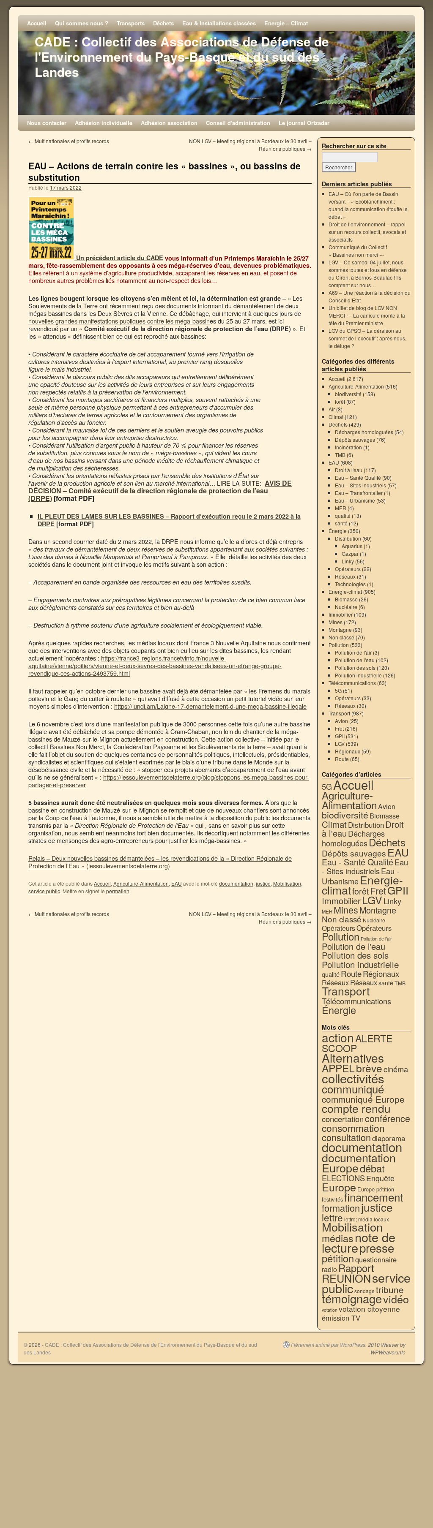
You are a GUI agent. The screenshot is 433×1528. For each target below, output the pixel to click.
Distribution (348, 538)
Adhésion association (169, 123)
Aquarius (352, 545)
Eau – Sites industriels (360, 485)
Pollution (339, 644)
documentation (236, 883)
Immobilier (341, 614)
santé (341, 523)
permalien (117, 891)
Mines (336, 621)
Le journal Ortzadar (304, 123)
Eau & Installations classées (219, 23)
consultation (346, 1137)
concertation (343, 1118)
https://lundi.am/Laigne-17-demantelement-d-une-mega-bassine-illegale (210, 705)
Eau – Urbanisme (355, 500)
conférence (387, 1118)
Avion (341, 720)
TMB (340, 454)
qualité (343, 515)
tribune (390, 1289)
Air (332, 409)
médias (338, 1238)
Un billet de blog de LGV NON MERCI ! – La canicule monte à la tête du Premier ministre (367, 315)
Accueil (37, 23)
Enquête (380, 1178)
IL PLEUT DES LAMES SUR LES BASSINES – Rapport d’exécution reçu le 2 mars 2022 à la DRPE (169, 520)
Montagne (340, 629)
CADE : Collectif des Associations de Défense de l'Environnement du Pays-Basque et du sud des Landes (182, 56)
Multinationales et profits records (68, 140)
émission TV (341, 1318)
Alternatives (353, 1057)
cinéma (396, 1068)
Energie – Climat (286, 23)
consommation (353, 1127)
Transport (339, 713)
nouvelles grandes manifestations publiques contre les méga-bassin (119, 320)
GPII (340, 736)
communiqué (353, 1088)
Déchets (163, 23)
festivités (332, 1199)
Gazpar (350, 553)
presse (376, 1247)
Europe (339, 1186)
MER (340, 507)
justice (263, 883)
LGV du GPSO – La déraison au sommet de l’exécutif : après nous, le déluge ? (367, 338)
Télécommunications (352, 682)
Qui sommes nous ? (81, 23)
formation (341, 1207)
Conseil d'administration (238, 123)
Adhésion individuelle (103, 123)
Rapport (356, 1268)
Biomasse (346, 599)
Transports (131, 23)
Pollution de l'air (353, 652)
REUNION (346, 1278)
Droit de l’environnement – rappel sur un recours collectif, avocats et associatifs (367, 231)
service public (44, 891)
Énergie (338, 530)
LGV (340, 743)
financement (373, 1196)
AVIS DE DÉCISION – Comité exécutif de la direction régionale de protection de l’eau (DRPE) (160, 490)
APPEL (338, 1067)
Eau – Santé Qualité (358, 477)
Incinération (348, 447)
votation (329, 1310)
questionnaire (376, 1259)
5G (338, 690)
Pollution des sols (355, 667)
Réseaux (345, 576)
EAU (176, 883)
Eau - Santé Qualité (357, 862)
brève (369, 1067)
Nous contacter (46, 123)
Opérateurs (348, 568)
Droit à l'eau (348, 469)
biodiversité (348, 393)
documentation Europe (359, 1162)
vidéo (396, 1298)
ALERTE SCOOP (357, 1043)
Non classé (341, 637)
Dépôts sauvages (355, 439)
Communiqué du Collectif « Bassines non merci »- (358, 250)
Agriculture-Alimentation (141, 883)
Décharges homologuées (364, 431)
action (338, 1037)
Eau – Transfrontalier (359, 492)
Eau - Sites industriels (365, 866)
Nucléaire (346, 606)
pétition (338, 1258)
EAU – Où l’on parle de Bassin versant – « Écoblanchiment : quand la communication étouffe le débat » (368, 205)
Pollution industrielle (358, 675)
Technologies (350, 583)
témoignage (352, 1298)
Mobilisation (287, 883)
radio (329, 1269)
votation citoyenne (369, 1308)
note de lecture (358, 1242)
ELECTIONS (343, 1177)
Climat (336, 416)
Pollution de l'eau (355, 659)
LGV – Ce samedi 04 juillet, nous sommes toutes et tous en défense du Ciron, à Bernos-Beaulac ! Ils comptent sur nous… (368, 273)
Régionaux (347, 751)
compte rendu (356, 1108)
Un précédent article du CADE (118, 257)
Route (342, 758)
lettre (332, 1217)
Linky (348, 561)
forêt (340, 401)
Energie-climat (345, 591)
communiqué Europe (363, 1099)
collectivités (353, 1078)
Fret (339, 728)
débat (372, 1168)
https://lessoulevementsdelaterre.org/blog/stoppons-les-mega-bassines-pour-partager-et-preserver (168, 780)
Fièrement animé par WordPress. (329, 1344)
